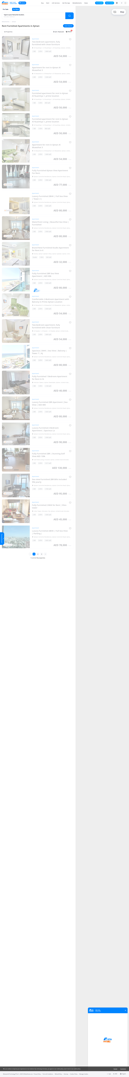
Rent (47, 3)
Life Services (56, 3)
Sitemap (66, 1074)
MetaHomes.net (28, 1074)
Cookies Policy (73, 1074)
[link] (5, 21)
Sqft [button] (110, 1074)
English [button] (124, 1074)
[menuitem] (42, 3)
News (86, 3)
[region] (102, 541)
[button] (117, 3)
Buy (42, 3)
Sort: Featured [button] (59, 32)
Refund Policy (58, 1074)
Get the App (66, 3)
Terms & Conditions (48, 1074)
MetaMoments (77, 3)
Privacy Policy (37, 1074)
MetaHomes (5, 22)
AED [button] (116, 1074)
